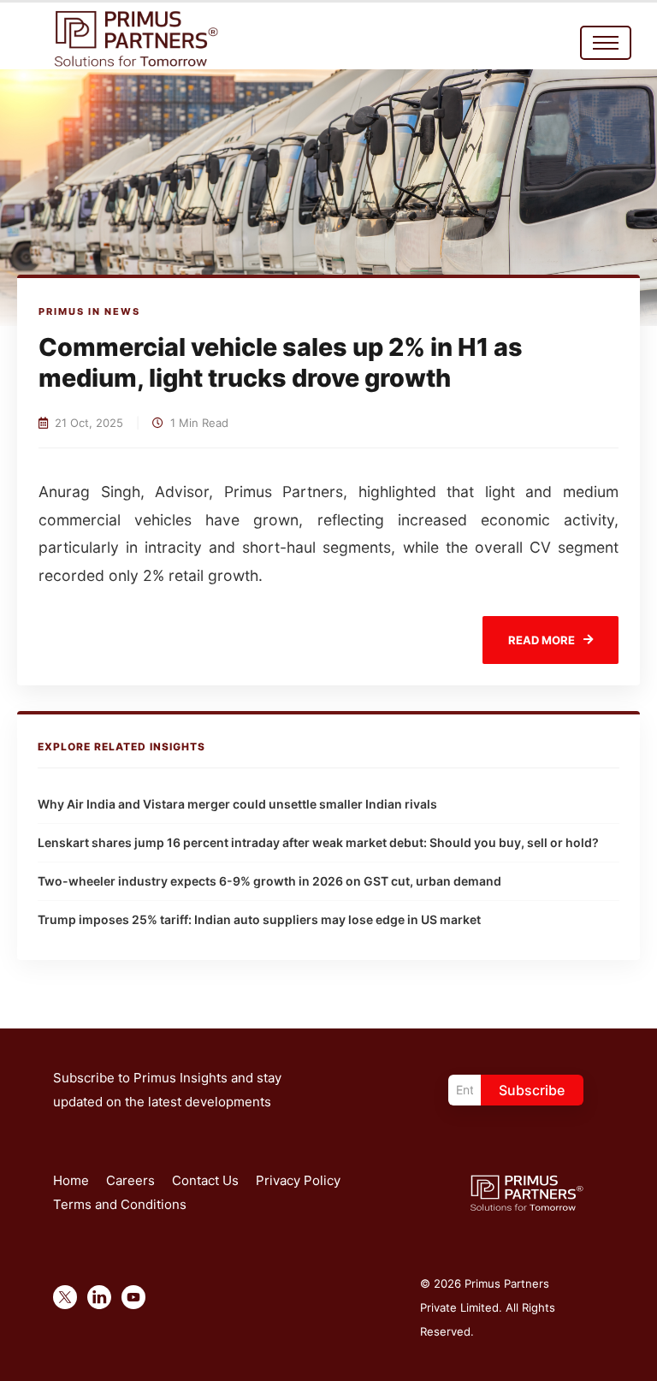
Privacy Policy (298, 1180)
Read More (541, 640)
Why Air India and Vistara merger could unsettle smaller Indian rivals (237, 804)
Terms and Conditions (119, 1204)
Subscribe (532, 1090)
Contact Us (205, 1180)
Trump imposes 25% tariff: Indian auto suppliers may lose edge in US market (259, 919)
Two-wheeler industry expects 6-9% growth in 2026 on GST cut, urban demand (269, 881)
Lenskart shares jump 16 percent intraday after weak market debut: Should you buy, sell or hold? (318, 842)
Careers (130, 1180)
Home (71, 1180)
